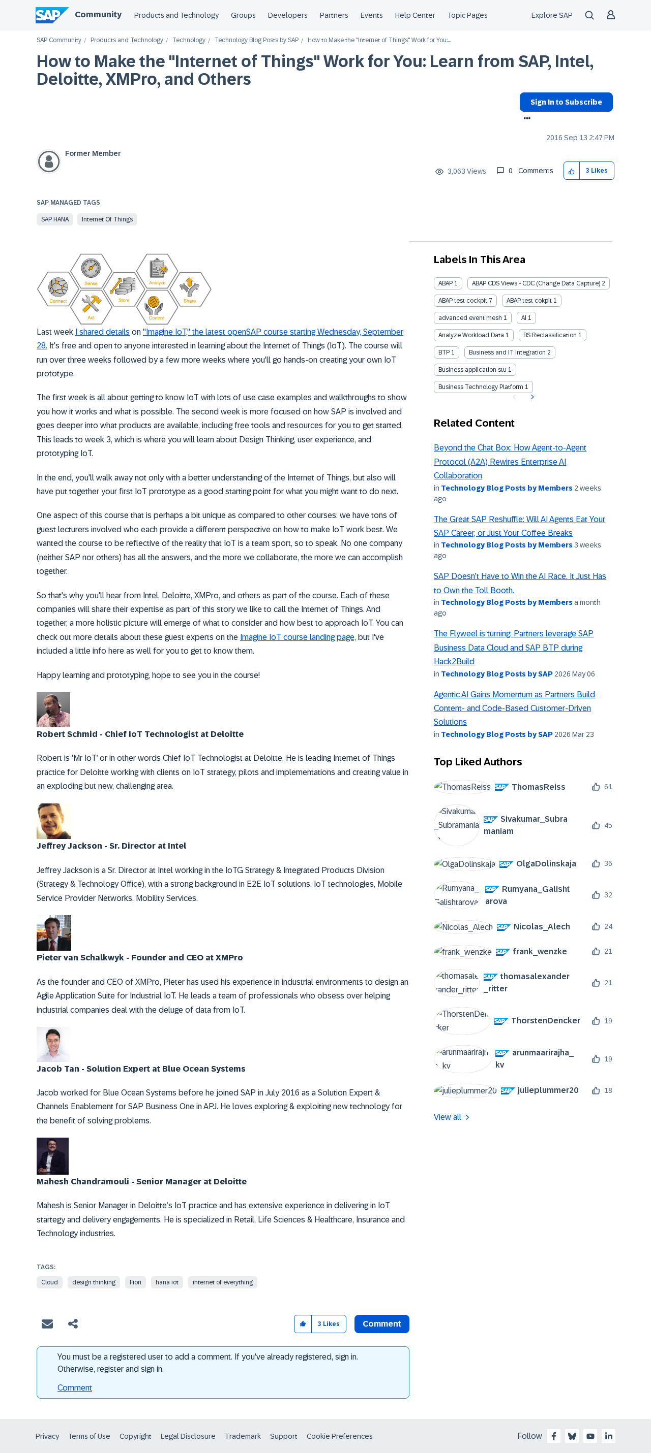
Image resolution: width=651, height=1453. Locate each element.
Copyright (136, 1436)
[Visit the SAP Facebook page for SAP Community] (554, 1436)
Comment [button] (382, 1323)
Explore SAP (552, 15)
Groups (243, 15)
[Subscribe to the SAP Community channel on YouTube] (590, 1436)
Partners (334, 15)
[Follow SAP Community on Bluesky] (572, 1436)
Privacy (47, 1436)
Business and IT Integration (507, 352)
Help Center (415, 15)
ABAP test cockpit (462, 300)
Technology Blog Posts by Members (507, 488)
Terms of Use (89, 1436)
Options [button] (525, 119)
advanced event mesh (470, 317)
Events (372, 15)
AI (523, 317)
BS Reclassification (550, 335)
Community (98, 14)
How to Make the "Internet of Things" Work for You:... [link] (379, 40)
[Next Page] (531, 397)
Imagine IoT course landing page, (298, 637)
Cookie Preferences (340, 1436)
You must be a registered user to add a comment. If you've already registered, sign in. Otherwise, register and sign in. (207, 1362)
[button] (572, 171)
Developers (288, 15)
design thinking (93, 1282)
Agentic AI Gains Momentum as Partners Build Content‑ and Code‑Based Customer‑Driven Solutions (514, 708)
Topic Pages (468, 15)
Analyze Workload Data (471, 335)
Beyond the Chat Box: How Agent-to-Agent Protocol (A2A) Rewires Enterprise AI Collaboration (510, 461)
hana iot (167, 1282)
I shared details (102, 332)
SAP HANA (55, 219)
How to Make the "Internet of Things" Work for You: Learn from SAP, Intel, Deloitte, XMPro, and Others (315, 70)
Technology (188, 40)
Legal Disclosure (188, 1436)
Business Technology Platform (480, 387)
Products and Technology (176, 15)
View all (447, 1117)
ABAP (445, 283)
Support (284, 1436)
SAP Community (59, 40)
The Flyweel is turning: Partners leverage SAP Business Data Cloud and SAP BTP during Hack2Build (514, 647)
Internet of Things (107, 219)
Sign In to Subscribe (566, 102)
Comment (74, 1387)
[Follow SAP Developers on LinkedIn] (609, 1436)
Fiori (135, 1282)
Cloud (49, 1282)
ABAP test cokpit (529, 300)
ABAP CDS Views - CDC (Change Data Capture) (536, 283)
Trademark (243, 1436)
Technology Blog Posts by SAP (257, 40)
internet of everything (223, 1282)
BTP (444, 352)
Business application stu (472, 369)
